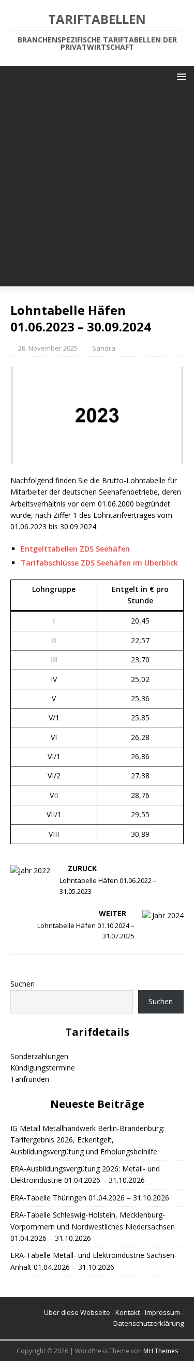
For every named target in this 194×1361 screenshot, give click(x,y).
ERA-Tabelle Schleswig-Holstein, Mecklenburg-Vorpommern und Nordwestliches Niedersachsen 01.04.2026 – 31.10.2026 (92, 1226)
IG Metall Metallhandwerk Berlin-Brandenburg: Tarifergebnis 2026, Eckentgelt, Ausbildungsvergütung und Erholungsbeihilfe (87, 1139)
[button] (179, 75)
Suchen (22, 984)
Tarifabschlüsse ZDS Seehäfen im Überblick (99, 563)
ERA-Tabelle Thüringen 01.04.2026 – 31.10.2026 (89, 1198)
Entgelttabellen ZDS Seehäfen (75, 549)
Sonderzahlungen (39, 1056)
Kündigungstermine (42, 1068)
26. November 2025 (48, 348)
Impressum (162, 1312)
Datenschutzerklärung (148, 1323)
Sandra (103, 348)
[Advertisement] (97, 189)
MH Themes (160, 1350)
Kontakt (127, 1312)
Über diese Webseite (77, 1312)
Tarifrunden (29, 1079)
